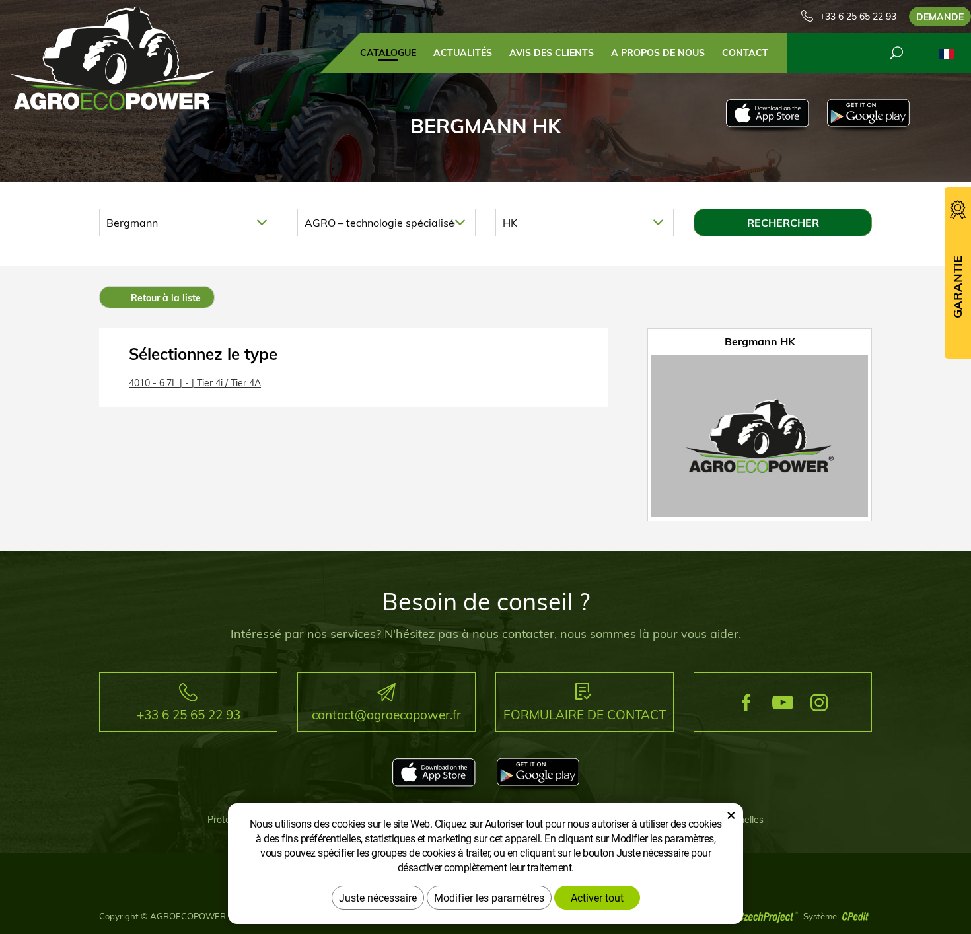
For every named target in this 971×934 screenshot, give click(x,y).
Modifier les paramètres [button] (489, 897)
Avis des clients (551, 53)
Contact (745, 53)
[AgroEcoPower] (112, 57)
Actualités (462, 53)
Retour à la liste (164, 298)
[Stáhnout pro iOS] (767, 116)
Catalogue (388, 53)
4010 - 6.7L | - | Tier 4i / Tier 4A (195, 383)
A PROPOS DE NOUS (658, 53)
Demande (940, 17)
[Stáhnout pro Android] (868, 116)
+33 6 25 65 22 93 (858, 16)
